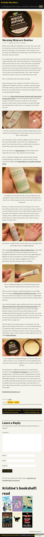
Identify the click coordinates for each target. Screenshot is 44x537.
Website (4, 466)
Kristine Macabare (9, 2)
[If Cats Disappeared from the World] (17, 522)
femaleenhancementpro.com (11, 392)
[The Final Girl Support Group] (27, 527)
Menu (41, 6)
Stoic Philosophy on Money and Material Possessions (12, 411)
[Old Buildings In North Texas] (27, 511)
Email (4, 461)
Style (10, 399)
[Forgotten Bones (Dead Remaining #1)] (7, 527)
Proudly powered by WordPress (11, 535)
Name (4, 455)
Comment (5, 432)
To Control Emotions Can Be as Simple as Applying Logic (32, 411)
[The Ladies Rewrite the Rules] (17, 511)
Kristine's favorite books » (35, 531)
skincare (10, 402)
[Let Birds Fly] (7, 511)
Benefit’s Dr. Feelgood (20, 372)
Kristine (23, 43)
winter (17, 402)
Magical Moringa (11, 335)
